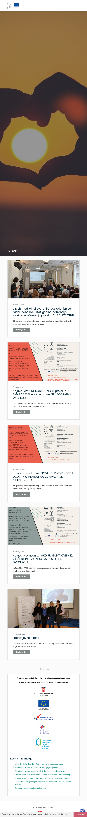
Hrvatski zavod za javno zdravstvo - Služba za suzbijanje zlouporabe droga (43, 775)
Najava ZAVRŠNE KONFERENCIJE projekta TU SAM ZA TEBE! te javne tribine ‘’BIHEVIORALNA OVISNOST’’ (42, 394)
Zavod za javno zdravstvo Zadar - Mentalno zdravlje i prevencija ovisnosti (42, 778)
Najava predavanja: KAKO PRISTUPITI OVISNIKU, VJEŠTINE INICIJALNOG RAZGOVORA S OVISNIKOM (43, 559)
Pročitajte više (21, 330)
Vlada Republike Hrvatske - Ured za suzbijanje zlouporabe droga (39, 764)
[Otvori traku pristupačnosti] (82, 811)
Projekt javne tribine (26, 638)
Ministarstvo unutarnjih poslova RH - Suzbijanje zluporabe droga (38, 768)
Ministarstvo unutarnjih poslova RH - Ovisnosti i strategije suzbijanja (40, 771)
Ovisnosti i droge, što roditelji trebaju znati (30, 788)
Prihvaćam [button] (80, 814)
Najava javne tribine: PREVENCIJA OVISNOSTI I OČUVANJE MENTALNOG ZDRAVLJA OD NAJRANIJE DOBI (43, 476)
